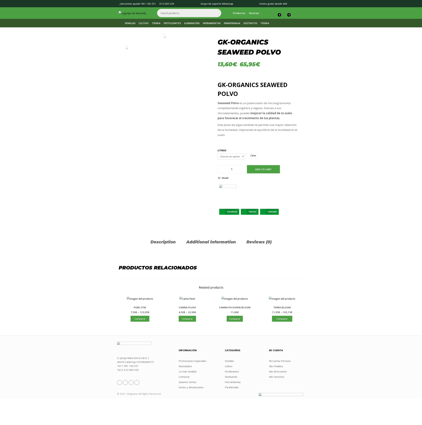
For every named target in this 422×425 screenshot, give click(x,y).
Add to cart (263, 169)
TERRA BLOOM (282, 307)
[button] (223, 178)
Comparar (140, 318)
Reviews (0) (259, 242)
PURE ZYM (140, 307)
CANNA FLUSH (187, 307)
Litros (222, 150)
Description (163, 242)
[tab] (163, 242)
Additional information (211, 242)
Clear (253, 155)
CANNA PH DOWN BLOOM (235, 307)
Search (217, 13)
